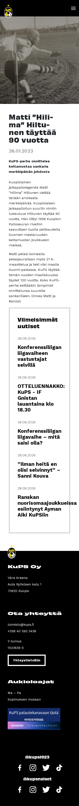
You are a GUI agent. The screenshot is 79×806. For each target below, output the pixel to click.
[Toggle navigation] (73, 8)
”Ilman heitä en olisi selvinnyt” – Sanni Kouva (39, 470)
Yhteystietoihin (26, 660)
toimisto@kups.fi (21, 625)
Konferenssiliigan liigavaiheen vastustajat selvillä (39, 356)
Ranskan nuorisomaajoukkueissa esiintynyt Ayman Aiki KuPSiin (47, 506)
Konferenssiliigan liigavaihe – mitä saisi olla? (39, 437)
